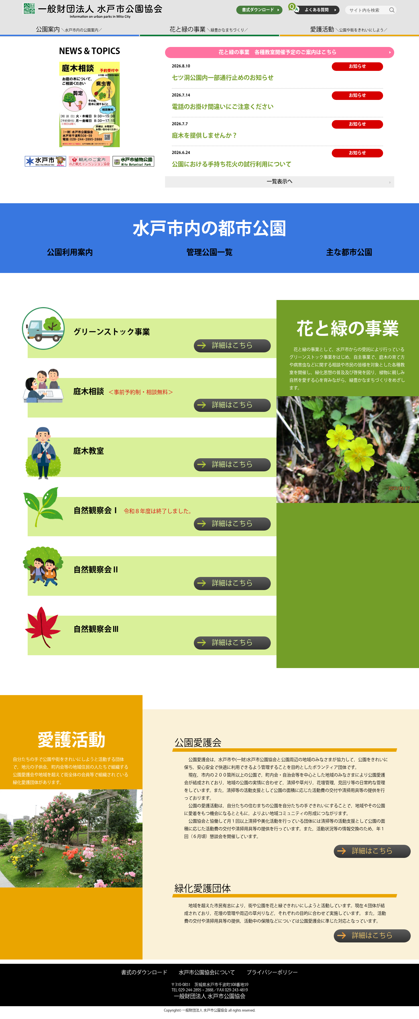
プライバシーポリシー (272, 973)
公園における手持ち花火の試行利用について (232, 164)
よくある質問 (317, 10)
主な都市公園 (349, 252)
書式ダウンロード (258, 10)
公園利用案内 (70, 252)
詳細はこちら (232, 346)
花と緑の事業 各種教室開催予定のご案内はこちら (278, 52)
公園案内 (69, 29)
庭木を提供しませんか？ (205, 136)
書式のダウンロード (144, 973)
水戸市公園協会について (207, 973)
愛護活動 (348, 29)
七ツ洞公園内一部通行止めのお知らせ (223, 78)
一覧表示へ (279, 182)
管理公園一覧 (209, 252)
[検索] (392, 10)
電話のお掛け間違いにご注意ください (223, 107)
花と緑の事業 (209, 29)
